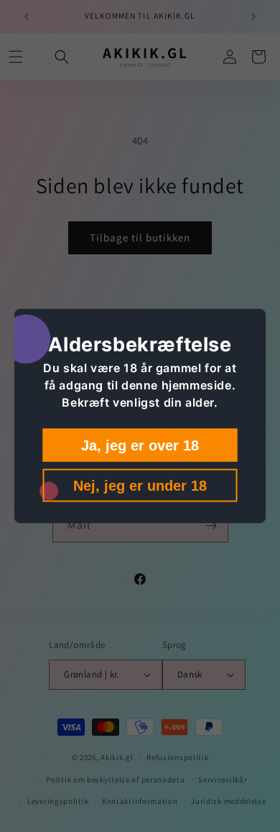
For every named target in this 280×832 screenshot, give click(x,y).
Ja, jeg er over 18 (140, 445)
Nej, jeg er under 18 (140, 486)
